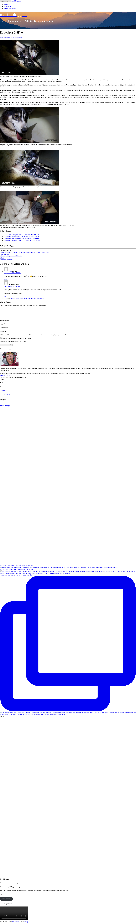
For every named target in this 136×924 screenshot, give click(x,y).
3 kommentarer (18, 37)
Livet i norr (15, 252)
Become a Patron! (5, 375)
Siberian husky (30, 252)
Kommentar (4, 321)
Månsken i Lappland (6, 259)
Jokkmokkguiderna (10, 8)
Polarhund (22, 252)
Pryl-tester (7, 6)
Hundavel (8, 252)
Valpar (47, 252)
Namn (2, 324)
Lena (10, 271)
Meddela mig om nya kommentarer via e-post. (16, 338)
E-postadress (4, 327)
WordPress (15, 922)
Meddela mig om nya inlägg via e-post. (14, 341)
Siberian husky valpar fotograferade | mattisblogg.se (27, 298)
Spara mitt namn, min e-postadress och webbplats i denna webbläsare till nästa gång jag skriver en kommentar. (37, 335)
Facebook (3, 390)
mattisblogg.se (16, 1)
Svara (5, 279)
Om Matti (7, 4)
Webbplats (3, 331)
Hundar (2, 252)
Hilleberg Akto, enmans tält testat (11, 255)
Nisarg (26, 922)
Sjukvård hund (40, 252)
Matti (12, 37)
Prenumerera (6, 899)
